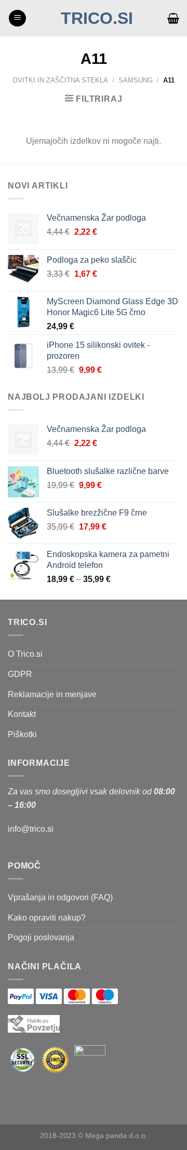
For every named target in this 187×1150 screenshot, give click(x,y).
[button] (17, 18)
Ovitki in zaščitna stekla (60, 80)
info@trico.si (31, 828)
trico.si (97, 18)
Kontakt (22, 714)
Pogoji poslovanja (41, 937)
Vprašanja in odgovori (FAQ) (60, 897)
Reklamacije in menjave (52, 694)
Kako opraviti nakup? (47, 917)
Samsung (135, 80)
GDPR (20, 674)
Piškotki (22, 734)
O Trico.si (25, 654)
